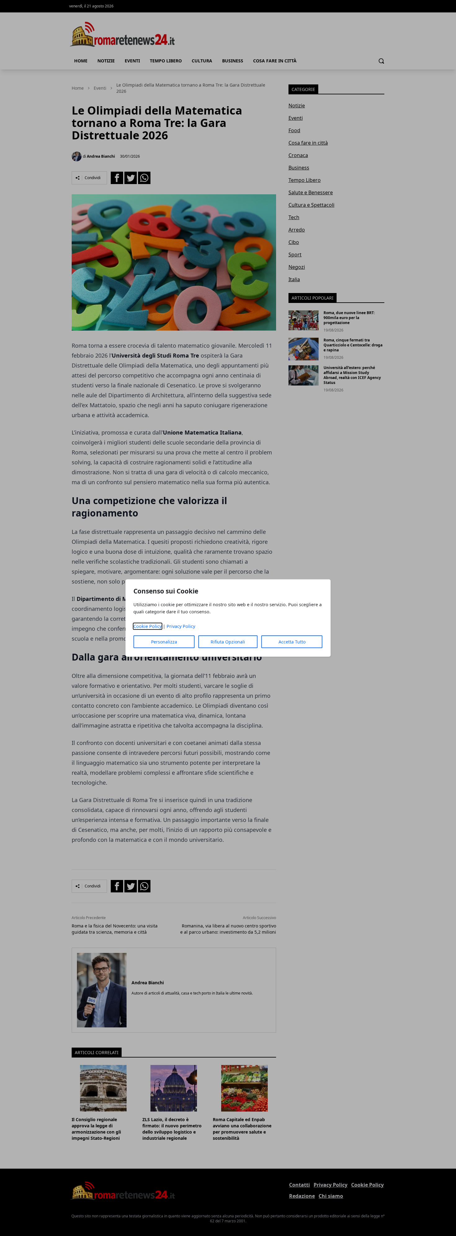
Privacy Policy (181, 626)
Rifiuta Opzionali (228, 642)
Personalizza (164, 642)
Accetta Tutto (292, 642)
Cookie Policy (147, 626)
